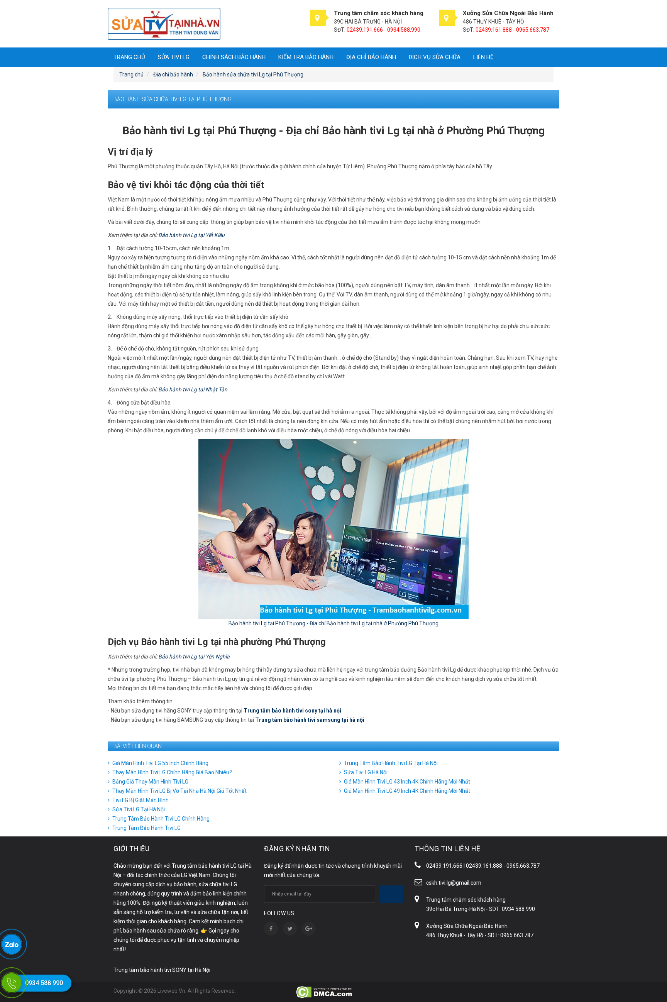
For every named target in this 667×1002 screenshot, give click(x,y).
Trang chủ (129, 57)
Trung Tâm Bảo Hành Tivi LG (146, 828)
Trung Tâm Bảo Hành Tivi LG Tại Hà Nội (391, 763)
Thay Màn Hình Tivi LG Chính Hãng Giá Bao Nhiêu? (172, 772)
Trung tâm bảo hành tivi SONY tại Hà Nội (161, 970)
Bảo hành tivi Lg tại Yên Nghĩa (194, 656)
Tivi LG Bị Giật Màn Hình (140, 800)
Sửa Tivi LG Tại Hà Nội (138, 809)
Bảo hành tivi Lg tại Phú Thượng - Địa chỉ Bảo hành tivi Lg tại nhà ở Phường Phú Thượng (333, 623)
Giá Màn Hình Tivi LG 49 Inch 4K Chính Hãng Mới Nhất (407, 791)
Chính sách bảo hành (234, 57)
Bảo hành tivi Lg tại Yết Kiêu (191, 235)
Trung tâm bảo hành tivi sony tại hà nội (292, 710)
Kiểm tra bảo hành (306, 57)
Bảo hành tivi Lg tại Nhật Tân (192, 389)
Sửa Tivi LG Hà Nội (366, 772)
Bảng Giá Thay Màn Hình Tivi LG (150, 782)
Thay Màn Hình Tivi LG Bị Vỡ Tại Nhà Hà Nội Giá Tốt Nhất (179, 791)
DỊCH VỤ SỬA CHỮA (434, 57)
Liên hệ (483, 57)
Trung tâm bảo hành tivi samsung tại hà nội (309, 720)
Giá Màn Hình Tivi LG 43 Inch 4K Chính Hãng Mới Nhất (407, 782)
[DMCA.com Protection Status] (325, 991)
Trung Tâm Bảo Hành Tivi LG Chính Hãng (161, 819)
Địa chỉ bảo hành (371, 57)
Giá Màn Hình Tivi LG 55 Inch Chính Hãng (160, 763)
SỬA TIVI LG (174, 57)
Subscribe (391, 894)
